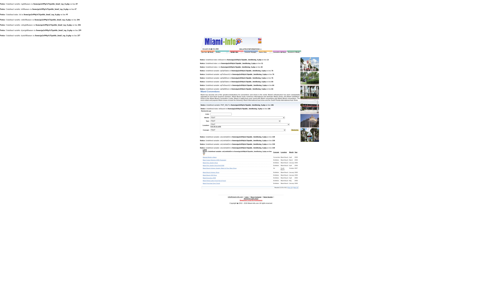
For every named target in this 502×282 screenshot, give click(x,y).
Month (291, 152)
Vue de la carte (215, 126)
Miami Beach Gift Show (210, 175)
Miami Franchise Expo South (211, 183)
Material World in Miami (209, 157)
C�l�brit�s (234, 52)
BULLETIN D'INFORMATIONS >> (250, 49)
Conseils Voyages (250, 52)
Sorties (218, 52)
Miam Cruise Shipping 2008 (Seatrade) (214, 160)
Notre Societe (268, 197)
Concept (276, 152)
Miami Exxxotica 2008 (209, 178)
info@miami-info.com (235, 197)
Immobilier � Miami (279, 52)
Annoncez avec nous (251, 198)
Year (296, 152)
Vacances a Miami (293, 52)
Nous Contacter (256, 197)
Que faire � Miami (207, 52)
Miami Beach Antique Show (211, 172)
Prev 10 (290, 187)
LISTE (205, 150)
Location (284, 152)
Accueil (205, 49)
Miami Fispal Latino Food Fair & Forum (214, 180)
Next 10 (295, 187)
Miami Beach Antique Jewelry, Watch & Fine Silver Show (219, 168)
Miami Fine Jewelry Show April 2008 (213, 165)
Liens (247, 197)
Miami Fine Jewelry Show (210, 162)
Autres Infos (263, 52)
